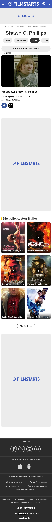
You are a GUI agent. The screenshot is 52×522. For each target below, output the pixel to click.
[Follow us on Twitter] (22, 449)
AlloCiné (9, 482)
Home (5, 26)
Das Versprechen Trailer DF (13, 284)
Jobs (14, 499)
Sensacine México (23, 489)
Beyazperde (10, 486)
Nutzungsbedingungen (38, 499)
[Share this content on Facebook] (4, 105)
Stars (11, 26)
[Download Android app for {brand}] (30, 466)
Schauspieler (19, 26)
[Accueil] (23, 4)
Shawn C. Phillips (32, 26)
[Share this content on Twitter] (10, 105)
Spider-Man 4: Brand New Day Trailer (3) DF (13, 317)
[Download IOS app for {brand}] (21, 466)
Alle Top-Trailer (26, 326)
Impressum (22, 499)
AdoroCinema (34, 486)
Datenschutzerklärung (18, 502)
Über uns (6, 499)
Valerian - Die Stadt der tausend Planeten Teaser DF (39, 317)
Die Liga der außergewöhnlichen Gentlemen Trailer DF (39, 284)
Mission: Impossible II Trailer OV (39, 251)
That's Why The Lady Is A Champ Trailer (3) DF (13, 251)
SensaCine (35, 482)
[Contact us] (38, 449)
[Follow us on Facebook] (14, 449)
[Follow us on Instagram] (30, 449)
